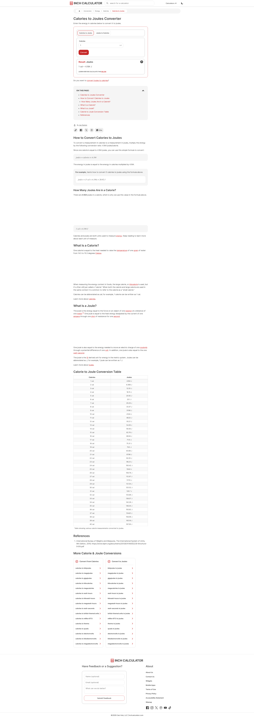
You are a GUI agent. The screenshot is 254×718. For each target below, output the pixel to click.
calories (92, 299)
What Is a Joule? (87, 108)
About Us (149, 672)
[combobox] (132, 3)
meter (79, 314)
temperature (122, 250)
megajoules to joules (115, 573)
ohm (93, 316)
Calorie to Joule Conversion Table (94, 112)
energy (119, 236)
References (85, 115)
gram (136, 250)
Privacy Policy (151, 694)
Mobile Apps (150, 685)
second (117, 316)
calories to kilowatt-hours (85, 598)
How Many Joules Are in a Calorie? (95, 102)
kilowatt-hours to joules (117, 598)
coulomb (143, 347)
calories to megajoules (84, 573)
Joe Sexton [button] (83, 125)
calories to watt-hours (84, 593)
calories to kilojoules (83, 568)
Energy (97, 11)
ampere (76, 316)
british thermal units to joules (119, 613)
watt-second (78, 353)
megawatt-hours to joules (117, 603)
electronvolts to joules (116, 634)
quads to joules (113, 629)
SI (87, 358)
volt (106, 350)
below (103, 71)
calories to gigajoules (84, 578)
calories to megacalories (85, 588)
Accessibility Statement (155, 698)
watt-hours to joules (115, 593)
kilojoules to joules (115, 568)
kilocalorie (133, 284)
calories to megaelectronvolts (87, 644)
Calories (106, 11)
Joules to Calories (102, 33)
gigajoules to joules (115, 578)
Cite (100, 130)
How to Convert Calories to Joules (94, 98)
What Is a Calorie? (87, 105)
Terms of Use (151, 689)
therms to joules (114, 624)
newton (128, 311)
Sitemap (149, 702)
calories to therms (82, 624)
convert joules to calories (97, 80)
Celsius (98, 253)
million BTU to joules (115, 618)
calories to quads (82, 629)
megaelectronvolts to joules (118, 644)
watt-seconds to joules (116, 608)
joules (91, 365)
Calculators (170, 3)
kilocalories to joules (115, 583)
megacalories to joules (116, 588)
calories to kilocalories (84, 583)
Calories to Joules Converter (92, 95)
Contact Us (150, 677)
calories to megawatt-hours (86, 603)
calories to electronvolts (85, 634)
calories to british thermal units (87, 613)
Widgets (149, 681)
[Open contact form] (141, 61)
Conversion (88, 11)
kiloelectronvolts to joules (117, 639)
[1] (83, 313)
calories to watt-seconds (85, 608)
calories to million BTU (84, 618)
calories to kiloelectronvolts (86, 639)
